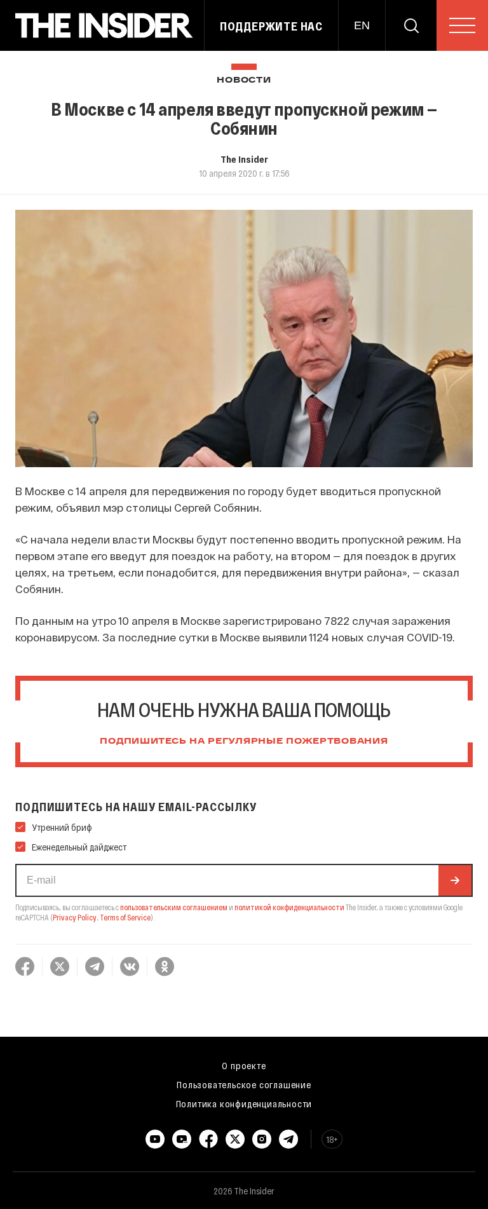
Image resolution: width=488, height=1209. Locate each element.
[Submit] (454, 880)
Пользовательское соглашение (244, 1084)
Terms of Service (125, 917)
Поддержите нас (271, 26)
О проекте (244, 1065)
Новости (244, 80)
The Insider (244, 159)
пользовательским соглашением (173, 907)
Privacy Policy (75, 917)
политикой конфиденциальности (289, 907)
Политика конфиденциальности (244, 1103)
